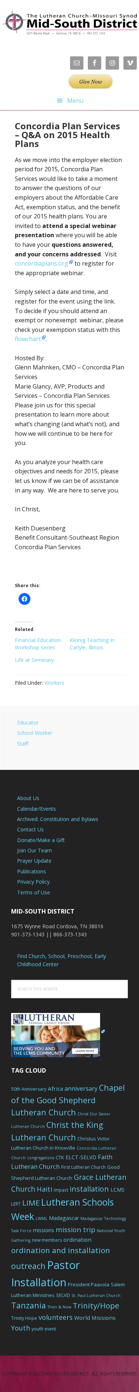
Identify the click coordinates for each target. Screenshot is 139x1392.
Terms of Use (33, 892)
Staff (22, 743)
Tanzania (28, 1305)
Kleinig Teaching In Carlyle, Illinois (92, 644)
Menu (75, 101)
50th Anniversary (28, 1089)
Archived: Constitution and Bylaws (57, 819)
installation (89, 1189)
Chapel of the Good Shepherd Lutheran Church (68, 1100)
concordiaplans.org (41, 263)
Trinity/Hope (96, 1305)
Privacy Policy (33, 881)
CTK (60, 1157)
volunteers (56, 1317)
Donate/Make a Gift (41, 840)
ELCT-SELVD (81, 1157)
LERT (16, 1204)
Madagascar (64, 1217)
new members (47, 1240)
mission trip (75, 1229)
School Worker (34, 732)
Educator (28, 722)
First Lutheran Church (83, 1167)
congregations (40, 1157)
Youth (20, 1327)
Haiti (44, 1189)
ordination (77, 1239)
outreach (28, 1265)
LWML (41, 1218)
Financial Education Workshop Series (38, 644)
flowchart (28, 339)
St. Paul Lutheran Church (96, 1295)
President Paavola (88, 1284)
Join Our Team (34, 850)
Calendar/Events (36, 808)
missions (43, 1230)
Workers (54, 682)
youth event (44, 1329)
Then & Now (59, 1306)
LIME (31, 1203)
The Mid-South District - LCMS (69, 23)
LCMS (117, 1189)
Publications (31, 871)
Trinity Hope (24, 1318)
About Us (28, 798)
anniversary (80, 1088)
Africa (55, 1088)
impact (61, 1190)
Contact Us (30, 829)
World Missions (95, 1317)
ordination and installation (60, 1250)
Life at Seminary (34, 659)
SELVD (63, 1295)
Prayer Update (34, 860)
